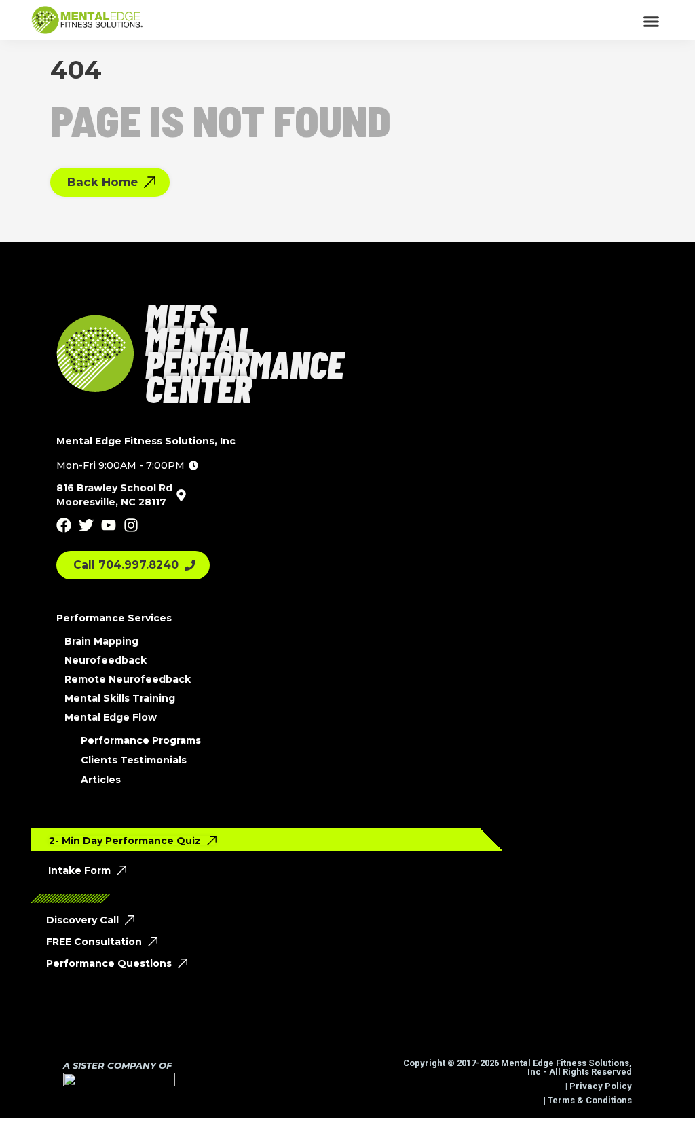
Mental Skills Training (119, 698)
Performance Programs (141, 740)
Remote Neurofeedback (127, 679)
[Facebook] (63, 525)
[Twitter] (86, 525)
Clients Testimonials (134, 760)
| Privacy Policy (597, 1086)
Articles (101, 779)
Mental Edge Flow (110, 717)
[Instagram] (131, 525)
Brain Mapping (101, 641)
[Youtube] (108, 525)
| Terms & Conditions (587, 1100)
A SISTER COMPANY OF (117, 1065)
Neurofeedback (105, 660)
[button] (651, 21)
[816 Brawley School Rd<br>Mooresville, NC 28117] (181, 495)
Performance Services (114, 618)
